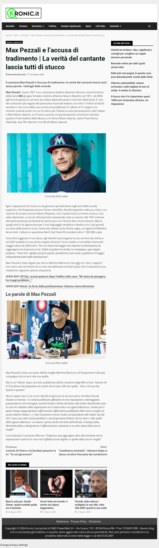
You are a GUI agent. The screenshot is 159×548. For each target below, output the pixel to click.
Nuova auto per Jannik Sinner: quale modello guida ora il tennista (22, 484)
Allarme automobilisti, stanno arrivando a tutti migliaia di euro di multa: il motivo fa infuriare (130, 87)
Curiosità (114, 26)
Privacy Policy (79, 521)
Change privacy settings (14, 545)
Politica (52, 26)
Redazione (62, 521)
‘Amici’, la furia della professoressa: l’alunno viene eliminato (57, 286)
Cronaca (23, 26)
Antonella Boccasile (17, 74)
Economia (37, 26)
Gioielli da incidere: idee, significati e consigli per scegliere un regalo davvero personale (131, 53)
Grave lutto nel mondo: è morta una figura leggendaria (56, 484)
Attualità (10, 26)
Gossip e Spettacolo (71, 26)
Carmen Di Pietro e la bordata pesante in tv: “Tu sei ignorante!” (31, 450)
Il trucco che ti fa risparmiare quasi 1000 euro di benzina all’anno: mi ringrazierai (130, 100)
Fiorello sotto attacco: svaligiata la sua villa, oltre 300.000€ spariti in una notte (91, 484)
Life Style (100, 26)
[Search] (149, 26)
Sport (88, 26)
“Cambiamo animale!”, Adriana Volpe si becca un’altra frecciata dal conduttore (82, 450)
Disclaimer (95, 521)
